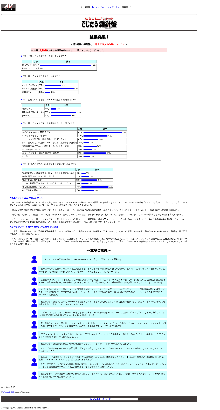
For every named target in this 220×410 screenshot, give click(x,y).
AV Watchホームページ (100, 399)
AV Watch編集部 (8, 392)
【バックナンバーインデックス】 (106, 7)
